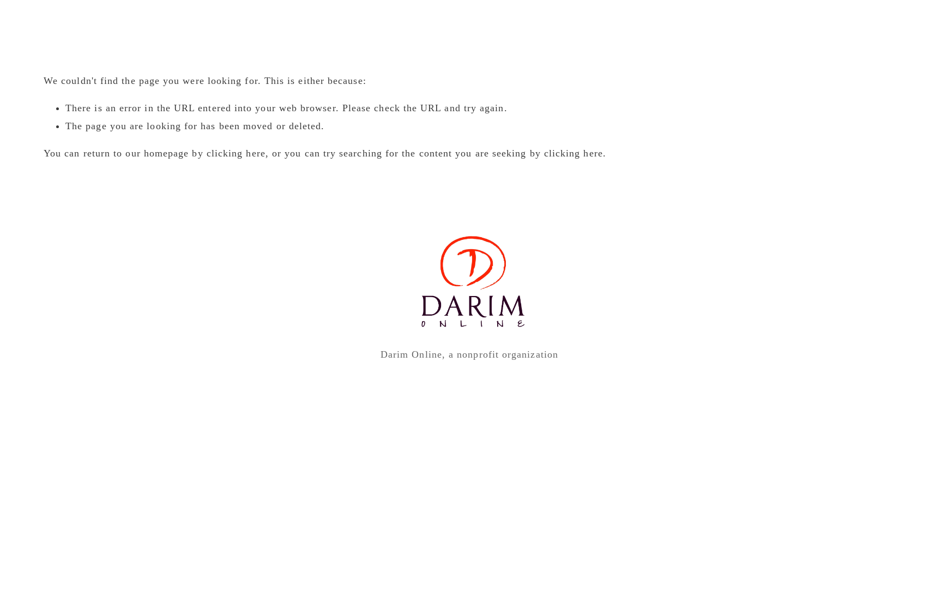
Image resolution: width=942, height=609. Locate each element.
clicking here (236, 153)
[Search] (48, 22)
